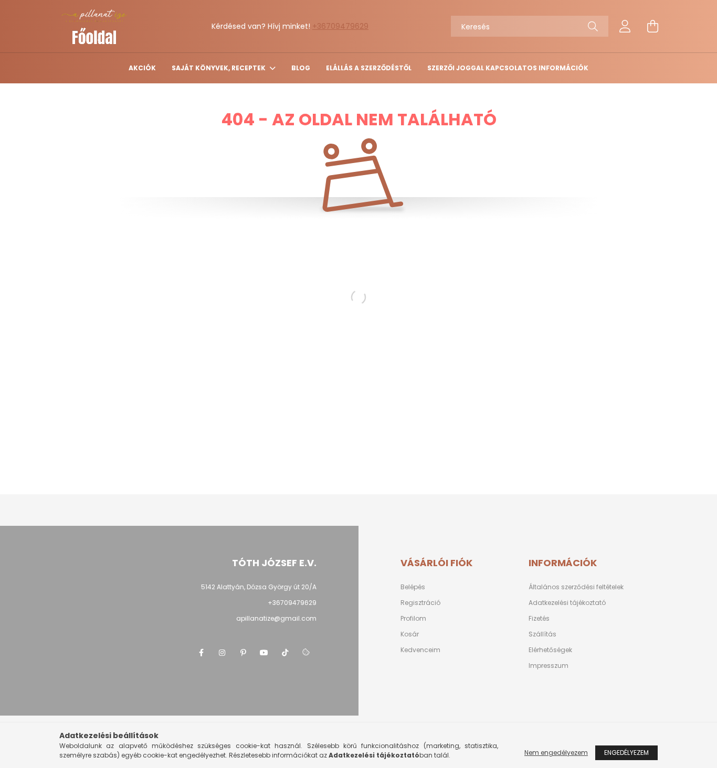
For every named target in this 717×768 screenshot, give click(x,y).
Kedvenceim (420, 650)
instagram (222, 652)
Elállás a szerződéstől (369, 67)
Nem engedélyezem (556, 752)
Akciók (142, 67)
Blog (300, 67)
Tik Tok (285, 652)
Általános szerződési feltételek (576, 587)
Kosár (409, 634)
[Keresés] (593, 26)
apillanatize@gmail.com (276, 618)
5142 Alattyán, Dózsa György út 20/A (259, 586)
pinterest (243, 652)
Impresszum (548, 665)
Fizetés (539, 618)
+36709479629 (340, 26)
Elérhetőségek (550, 650)
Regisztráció (420, 603)
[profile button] (625, 26)
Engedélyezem (626, 752)
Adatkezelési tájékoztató (567, 603)
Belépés (412, 587)
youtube (264, 652)
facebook (201, 652)
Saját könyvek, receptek (219, 67)
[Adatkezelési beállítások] (306, 652)
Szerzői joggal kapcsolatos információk (507, 67)
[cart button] (652, 26)
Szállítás (542, 634)
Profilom (413, 618)
